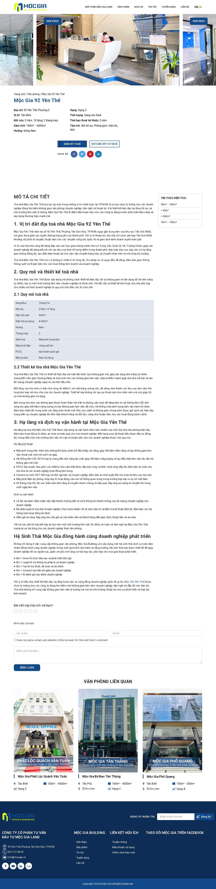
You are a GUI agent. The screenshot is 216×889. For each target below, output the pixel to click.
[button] (5, 46)
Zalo (28, 866)
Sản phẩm (123, 7)
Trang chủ (19, 94)
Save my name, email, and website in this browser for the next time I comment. (62, 640)
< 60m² (165, 210)
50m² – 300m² (169, 204)
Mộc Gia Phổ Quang (160, 776)
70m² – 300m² (169, 222)
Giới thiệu (81, 842)
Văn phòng (33, 94)
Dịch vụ (138, 7)
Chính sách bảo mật (123, 852)
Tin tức (152, 7)
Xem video (52, 21)
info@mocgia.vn (16, 857)
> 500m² (165, 216)
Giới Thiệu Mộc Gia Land (98, 7)
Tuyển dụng (169, 7)
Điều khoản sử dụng (123, 847)
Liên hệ (185, 7)
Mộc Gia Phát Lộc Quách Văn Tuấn (42, 776)
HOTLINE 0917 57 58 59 (104, 144)
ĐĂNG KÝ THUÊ (72, 144)
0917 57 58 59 (15, 852)
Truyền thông (119, 842)
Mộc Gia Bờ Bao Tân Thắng (101, 776)
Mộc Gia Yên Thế (134, 581)
